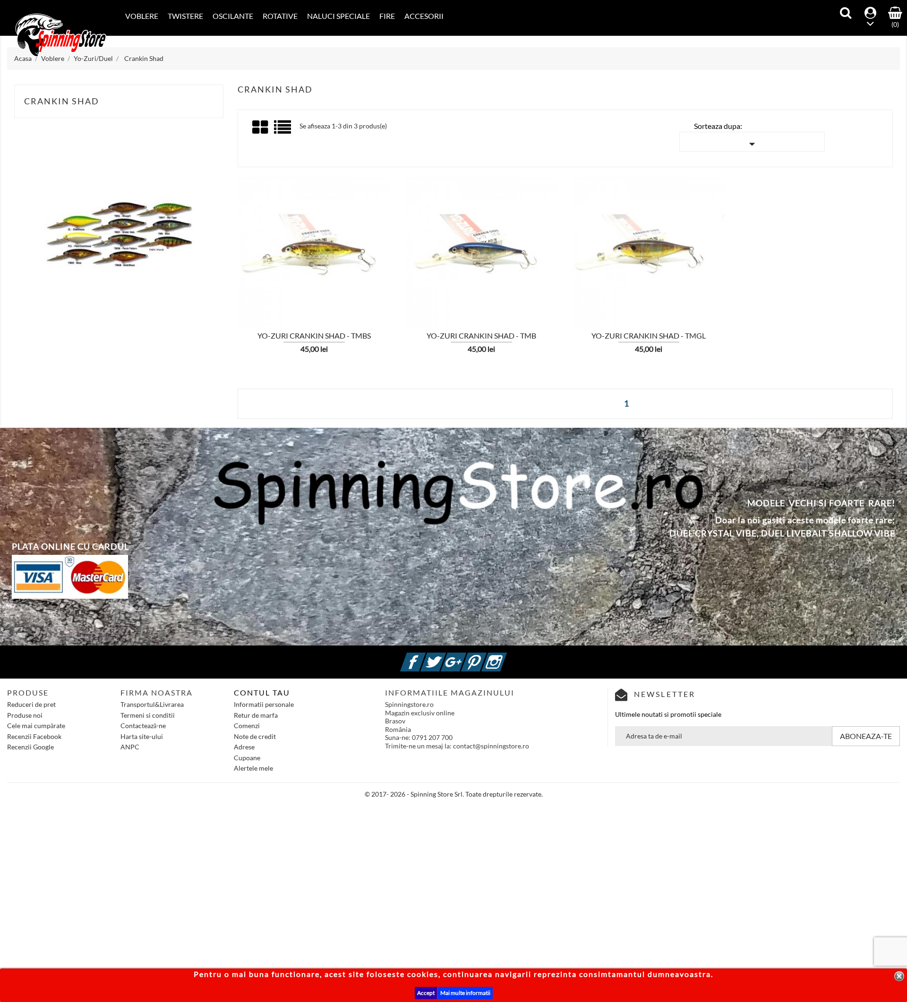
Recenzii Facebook (34, 736)
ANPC (129, 747)
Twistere (185, 15)
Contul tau (262, 692)
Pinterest (485, 657)
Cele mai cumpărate (36, 726)
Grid (260, 127)
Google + (464, 657)
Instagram (505, 657)
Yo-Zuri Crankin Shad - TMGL (648, 335)
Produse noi (25, 715)
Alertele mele (253, 768)
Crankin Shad (61, 101)
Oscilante (233, 15)
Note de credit (255, 736)
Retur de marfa (256, 715)
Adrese (244, 747)
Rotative (280, 15)
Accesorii (424, 15)
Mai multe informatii (465, 992)
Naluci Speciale (338, 15)
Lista (283, 130)
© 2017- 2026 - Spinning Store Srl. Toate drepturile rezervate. (454, 794)
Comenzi (247, 726)
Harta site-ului (141, 736)
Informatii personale (264, 704)
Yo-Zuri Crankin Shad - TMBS (314, 335)
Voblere (141, 15)
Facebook (424, 657)
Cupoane (247, 758)
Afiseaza (255, 269)
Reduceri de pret (31, 704)
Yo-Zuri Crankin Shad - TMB (481, 335)
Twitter (444, 657)
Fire (387, 15)
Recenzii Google (30, 747)
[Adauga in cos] (223, 269)
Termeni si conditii (147, 715)
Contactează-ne (143, 726)
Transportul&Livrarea (152, 704)
